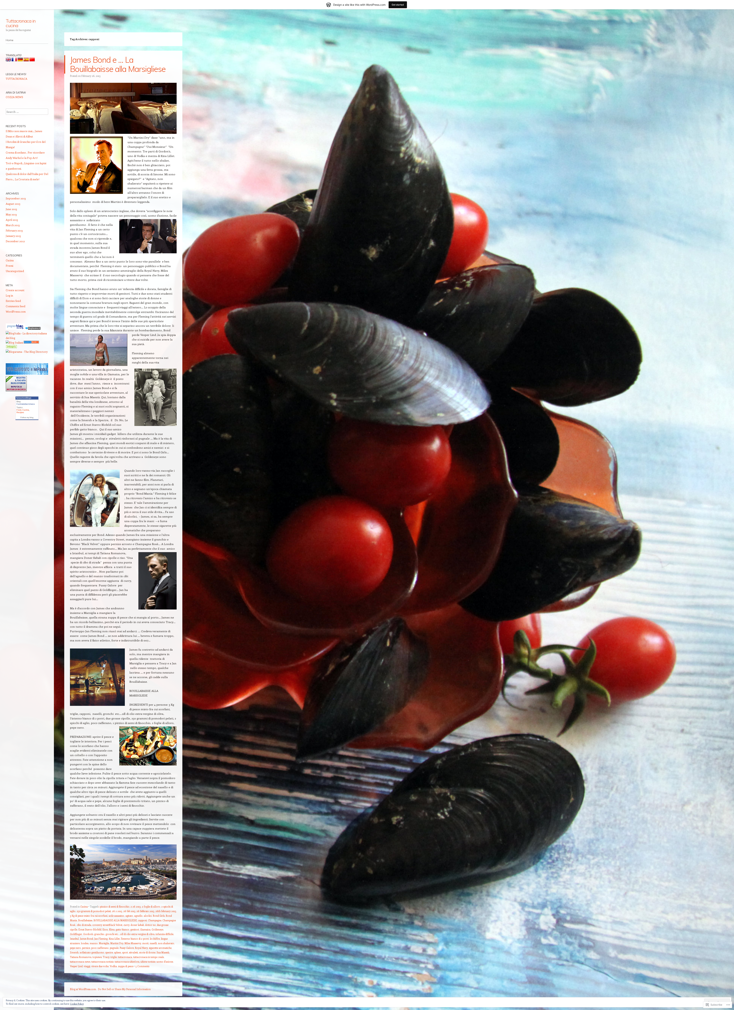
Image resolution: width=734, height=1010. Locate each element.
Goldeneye (157, 929)
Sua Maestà (163, 952)
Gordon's (88, 934)
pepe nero (75, 947)
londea (85, 943)
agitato (129, 915)
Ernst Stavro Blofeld (89, 929)
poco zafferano (100, 947)
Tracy (106, 957)
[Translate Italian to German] (20, 60)
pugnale (114, 947)
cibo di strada (84, 924)
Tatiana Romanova (80, 957)
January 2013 (13, 236)
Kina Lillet (114, 938)
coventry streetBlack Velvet (107, 924)
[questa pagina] (31, 342)
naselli (153, 943)
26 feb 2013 (129, 911)
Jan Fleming (101, 938)
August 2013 (13, 204)
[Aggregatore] (33, 329)
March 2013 (13, 225)
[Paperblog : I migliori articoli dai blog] (15, 329)
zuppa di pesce (125, 966)
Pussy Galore (127, 947)
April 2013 (12, 220)
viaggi (87, 966)
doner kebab (137, 924)
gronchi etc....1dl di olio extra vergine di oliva (130, 934)
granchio (99, 934)
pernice (86, 947)
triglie (113, 957)
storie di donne (147, 952)
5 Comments (142, 966)
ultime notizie (147, 961)
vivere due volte (100, 966)
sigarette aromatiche (160, 947)
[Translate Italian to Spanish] (26, 60)
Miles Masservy (132, 943)
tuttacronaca (125, 957)
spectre (109, 952)
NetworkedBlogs (23, 398)
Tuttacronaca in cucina (21, 23)
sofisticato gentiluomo (92, 952)
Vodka (113, 966)
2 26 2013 (136, 906)
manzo (94, 943)
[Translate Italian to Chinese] (32, 60)
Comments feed (15, 306)
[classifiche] (27, 373)
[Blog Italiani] (14, 342)
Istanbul (74, 938)
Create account (15, 290)
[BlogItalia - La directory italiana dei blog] (27, 338)
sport (125, 952)
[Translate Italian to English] (8, 60)
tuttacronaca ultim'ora (127, 961)
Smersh (74, 952)
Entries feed (13, 301)
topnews (97, 957)
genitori (134, 929)
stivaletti (133, 952)
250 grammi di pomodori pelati (94, 911)
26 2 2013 (117, 911)
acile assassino (116, 915)
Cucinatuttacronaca (25, 404)
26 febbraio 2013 (145, 911)
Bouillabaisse (85, 920)
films (111, 929)
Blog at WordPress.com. (83, 989)
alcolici (148, 915)
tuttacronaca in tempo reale (148, 957)
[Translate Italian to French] (14, 60)
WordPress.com (16, 311)
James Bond (86, 938)
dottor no (150, 924)
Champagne (154, 920)
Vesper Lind (76, 966)
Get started (398, 4)
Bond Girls (159, 915)
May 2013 (11, 214)
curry (126, 924)
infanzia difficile (164, 934)
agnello (138, 915)
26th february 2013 (165, 911)
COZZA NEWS (14, 97)
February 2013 (14, 230)
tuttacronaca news (80, 961)
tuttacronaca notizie (102, 961)
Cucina (84, 906)
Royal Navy (141, 947)
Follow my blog (26, 417)
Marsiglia (104, 943)
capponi (142, 920)
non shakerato (166, 943)
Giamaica (145, 929)
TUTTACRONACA (16, 78)
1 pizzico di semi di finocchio (113, 906)
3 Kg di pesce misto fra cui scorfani (88, 915)
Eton (105, 929)
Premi (9, 265)
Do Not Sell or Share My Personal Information (124, 989)
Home (9, 40)
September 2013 (16, 198)
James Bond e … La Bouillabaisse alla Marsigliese (118, 64)
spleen (117, 952)
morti (145, 943)
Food (18, 410)
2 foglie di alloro (151, 906)
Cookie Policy (77, 1003)
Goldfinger (76, 934)
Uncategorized (15, 271)
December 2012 (15, 241)
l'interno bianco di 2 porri (135, 938)
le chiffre (155, 938)
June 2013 (11, 209)
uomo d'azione (165, 961)
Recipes (20, 412)
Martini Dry (116, 943)
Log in (9, 295)
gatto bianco (122, 929)
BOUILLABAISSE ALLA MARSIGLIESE (115, 920)
